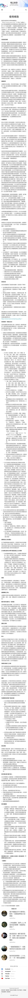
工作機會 (24, 990)
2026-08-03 (12, 918)
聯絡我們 (7, 990)
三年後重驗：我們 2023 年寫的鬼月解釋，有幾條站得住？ (17, 925)
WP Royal (16, 995)
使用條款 (8, 991)
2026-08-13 (12, 929)
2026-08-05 (12, 951)
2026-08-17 (12, 960)
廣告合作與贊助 (13, 990)
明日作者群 (19, 990)
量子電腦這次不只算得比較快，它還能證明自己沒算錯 (17, 914)
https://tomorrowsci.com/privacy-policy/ (11, 319)
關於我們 (3, 990)
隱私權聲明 (3, 991)
